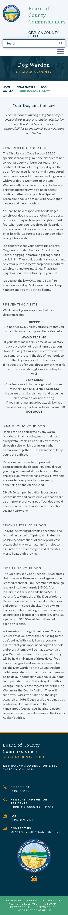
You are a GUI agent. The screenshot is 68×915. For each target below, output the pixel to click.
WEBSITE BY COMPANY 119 (35, 910)
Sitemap (50, 904)
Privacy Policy (20, 907)
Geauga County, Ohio (44, 34)
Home (7, 87)
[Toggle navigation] (60, 51)
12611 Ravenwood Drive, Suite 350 (30, 765)
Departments (26, 87)
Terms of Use (46, 907)
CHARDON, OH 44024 (18, 769)
